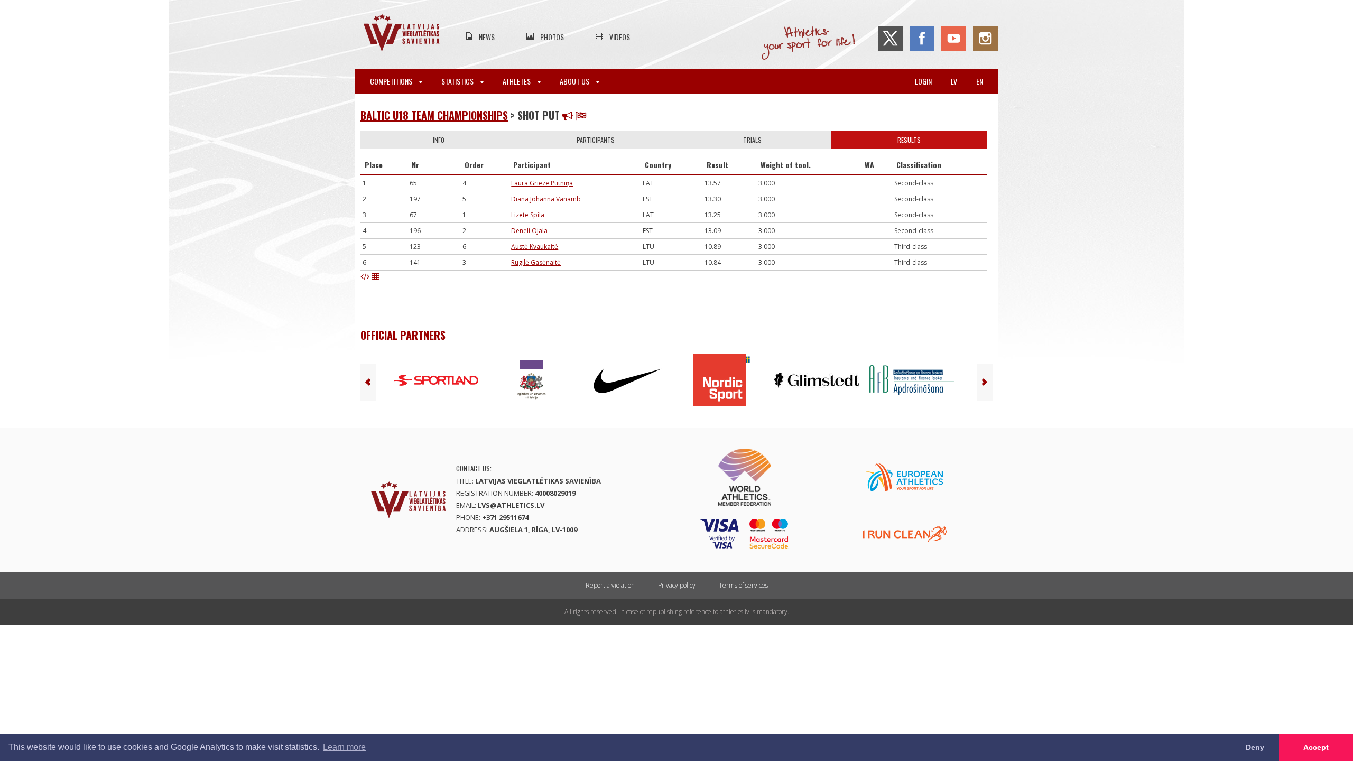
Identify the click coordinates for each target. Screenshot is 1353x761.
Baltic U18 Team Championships (434, 115)
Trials (752, 139)
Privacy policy (677, 585)
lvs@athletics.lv (511, 505)
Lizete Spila (527, 214)
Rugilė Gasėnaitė (536, 262)
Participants (596, 139)
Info (438, 139)
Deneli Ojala (529, 230)
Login (923, 81)
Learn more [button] (344, 747)
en (979, 81)
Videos (619, 36)
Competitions (392, 81)
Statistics (458, 81)
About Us (575, 81)
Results (909, 139)
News (487, 36)
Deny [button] (1255, 747)
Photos (552, 36)
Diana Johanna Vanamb (546, 198)
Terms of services (743, 585)
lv (954, 81)
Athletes (517, 81)
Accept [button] (1316, 747)
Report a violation (610, 585)
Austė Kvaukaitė (534, 246)
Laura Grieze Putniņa (542, 183)
